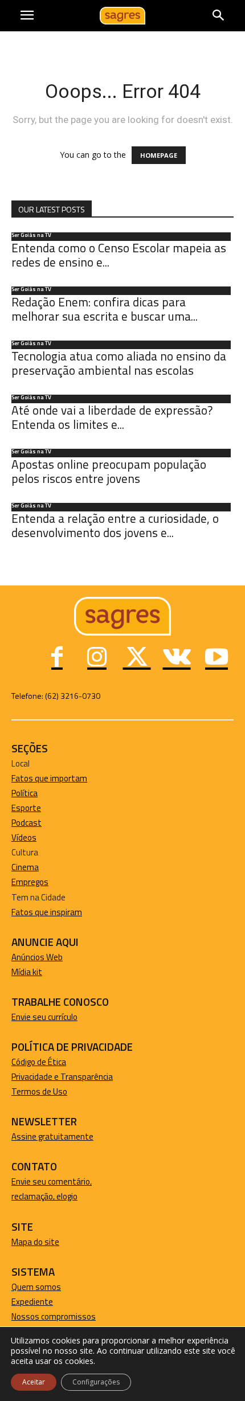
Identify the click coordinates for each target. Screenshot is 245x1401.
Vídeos (23, 837)
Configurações (96, 1382)
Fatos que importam (49, 778)
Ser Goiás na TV (31, 235)
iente (43, 1301)
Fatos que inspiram (46, 912)
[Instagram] (97, 658)
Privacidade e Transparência (62, 1076)
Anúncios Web (37, 957)
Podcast (26, 822)
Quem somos (36, 1286)
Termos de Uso (39, 1091)
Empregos (29, 881)
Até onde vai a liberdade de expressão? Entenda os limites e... (112, 417)
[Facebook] (57, 658)
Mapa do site (35, 1241)
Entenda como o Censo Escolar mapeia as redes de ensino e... (118, 255)
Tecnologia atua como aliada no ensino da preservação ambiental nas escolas (118, 363)
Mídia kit (26, 971)
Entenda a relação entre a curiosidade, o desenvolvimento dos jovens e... (115, 525)
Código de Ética (38, 1061)
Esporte (26, 807)
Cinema (25, 867)
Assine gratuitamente (52, 1136)
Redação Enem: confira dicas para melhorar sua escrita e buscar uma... (104, 309)
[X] (137, 658)
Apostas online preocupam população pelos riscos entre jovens (108, 471)
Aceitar (33, 1382)
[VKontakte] (177, 658)
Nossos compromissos (53, 1316)
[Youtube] (216, 658)
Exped (22, 1301)
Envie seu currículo (44, 1016)
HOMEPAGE (158, 155)
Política (24, 793)
